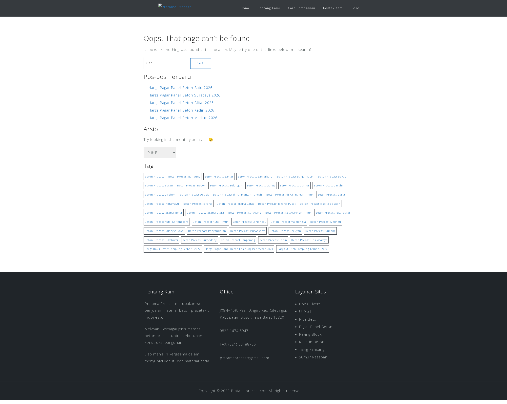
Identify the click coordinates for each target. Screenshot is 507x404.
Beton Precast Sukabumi (161, 240)
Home (245, 8)
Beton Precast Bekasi (332, 176)
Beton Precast (154, 176)
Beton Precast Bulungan (226, 185)
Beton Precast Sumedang (199, 240)
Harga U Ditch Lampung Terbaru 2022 (302, 249)
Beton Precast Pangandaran (207, 231)
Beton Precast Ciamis (261, 185)
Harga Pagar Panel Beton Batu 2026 (180, 87)
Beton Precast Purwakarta (247, 231)
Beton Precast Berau (159, 185)
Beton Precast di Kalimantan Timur (289, 194)
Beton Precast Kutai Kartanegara (167, 221)
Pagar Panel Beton (315, 326)
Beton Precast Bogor (191, 185)
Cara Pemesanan (301, 8)
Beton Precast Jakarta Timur (163, 212)
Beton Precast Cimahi (328, 185)
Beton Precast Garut (331, 194)
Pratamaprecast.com (249, 390)
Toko (355, 8)
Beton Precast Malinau (325, 221)
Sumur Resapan (313, 357)
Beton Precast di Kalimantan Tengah (237, 194)
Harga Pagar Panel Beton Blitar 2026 (181, 102)
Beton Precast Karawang (244, 212)
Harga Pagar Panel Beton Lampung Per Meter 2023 (239, 249)
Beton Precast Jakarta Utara (205, 212)
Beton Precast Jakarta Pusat (277, 203)
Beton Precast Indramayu (162, 203)
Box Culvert (309, 304)
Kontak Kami (333, 8)
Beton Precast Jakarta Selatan (320, 203)
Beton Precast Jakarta (198, 203)
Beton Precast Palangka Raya (164, 231)
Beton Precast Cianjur (294, 185)
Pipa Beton (309, 319)
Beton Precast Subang (320, 231)
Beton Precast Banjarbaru (255, 176)
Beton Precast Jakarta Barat (235, 203)
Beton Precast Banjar (219, 176)
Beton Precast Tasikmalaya (309, 240)
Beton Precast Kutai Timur (210, 221)
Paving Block (310, 334)
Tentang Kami (269, 8)
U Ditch (306, 311)
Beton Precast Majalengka (288, 221)
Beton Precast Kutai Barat (332, 212)
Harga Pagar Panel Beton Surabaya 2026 (184, 95)
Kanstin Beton (311, 341)
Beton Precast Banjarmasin (295, 176)
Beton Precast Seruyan (285, 231)
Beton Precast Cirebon (160, 194)
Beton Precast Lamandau (250, 221)
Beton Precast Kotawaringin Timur (288, 212)
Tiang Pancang (311, 349)
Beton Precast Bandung (184, 176)
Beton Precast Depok (194, 194)
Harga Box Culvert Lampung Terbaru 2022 (173, 249)
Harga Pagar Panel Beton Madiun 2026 (182, 117)
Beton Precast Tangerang (238, 240)
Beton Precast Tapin (273, 240)
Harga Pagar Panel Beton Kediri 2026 (181, 110)
